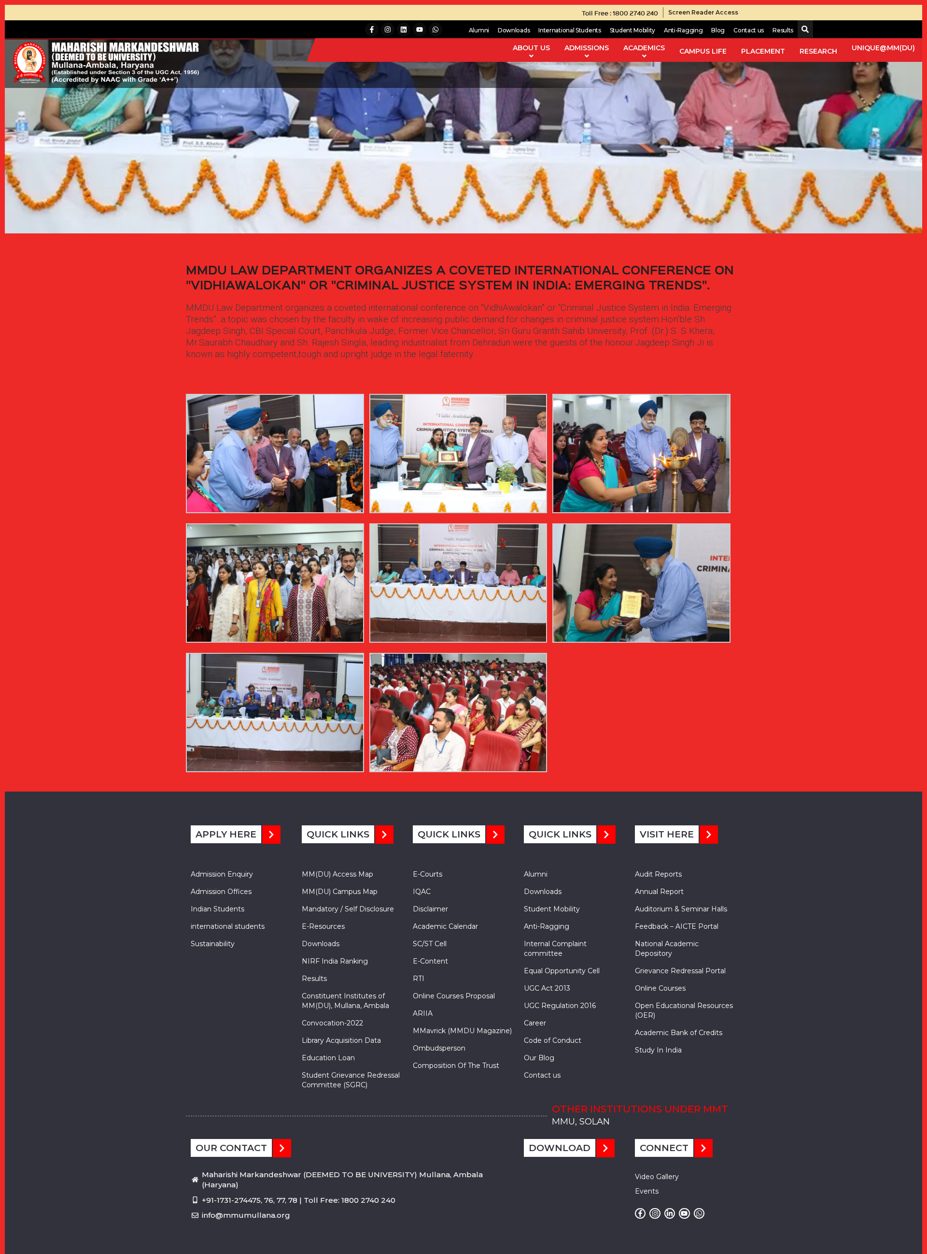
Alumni (479, 30)
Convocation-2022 (332, 1023)
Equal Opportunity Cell (562, 970)
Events (647, 1191)
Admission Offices (221, 891)
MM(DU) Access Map (337, 874)
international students (228, 926)
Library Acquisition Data (341, 1040)
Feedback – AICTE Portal (676, 926)
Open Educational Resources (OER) (684, 1010)
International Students (569, 30)
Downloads (514, 30)
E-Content (430, 961)
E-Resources (323, 926)
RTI (418, 978)
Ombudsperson (439, 1048)
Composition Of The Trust (456, 1065)
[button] (803, 30)
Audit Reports (658, 874)
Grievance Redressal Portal (680, 970)
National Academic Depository (667, 948)
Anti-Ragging (683, 30)
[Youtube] (419, 29)
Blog (718, 30)
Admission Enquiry (222, 874)
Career (535, 1023)
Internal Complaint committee (555, 948)
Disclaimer (430, 909)
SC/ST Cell (430, 943)
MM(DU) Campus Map (340, 891)
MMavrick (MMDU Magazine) (462, 1030)
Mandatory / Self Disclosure (348, 909)
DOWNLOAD (559, 1147)
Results (782, 30)
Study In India (658, 1050)
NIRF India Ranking (335, 961)
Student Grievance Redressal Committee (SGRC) (351, 1080)
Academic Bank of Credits (678, 1032)
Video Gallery (657, 1176)
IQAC (422, 891)
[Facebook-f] (372, 29)
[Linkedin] (403, 29)
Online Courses (660, 988)
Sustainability (213, 943)
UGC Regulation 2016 (560, 1005)
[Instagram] (387, 29)
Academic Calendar (445, 926)
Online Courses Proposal (454, 996)
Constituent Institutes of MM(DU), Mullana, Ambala (345, 1001)
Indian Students (217, 909)
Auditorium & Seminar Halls (681, 909)
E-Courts (427, 874)
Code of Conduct (552, 1040)
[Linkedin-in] (669, 1213)
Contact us (748, 30)
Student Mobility (632, 30)
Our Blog (539, 1057)
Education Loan (328, 1057)
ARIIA (423, 1013)
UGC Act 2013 (547, 988)
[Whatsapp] (435, 29)
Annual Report (659, 891)
